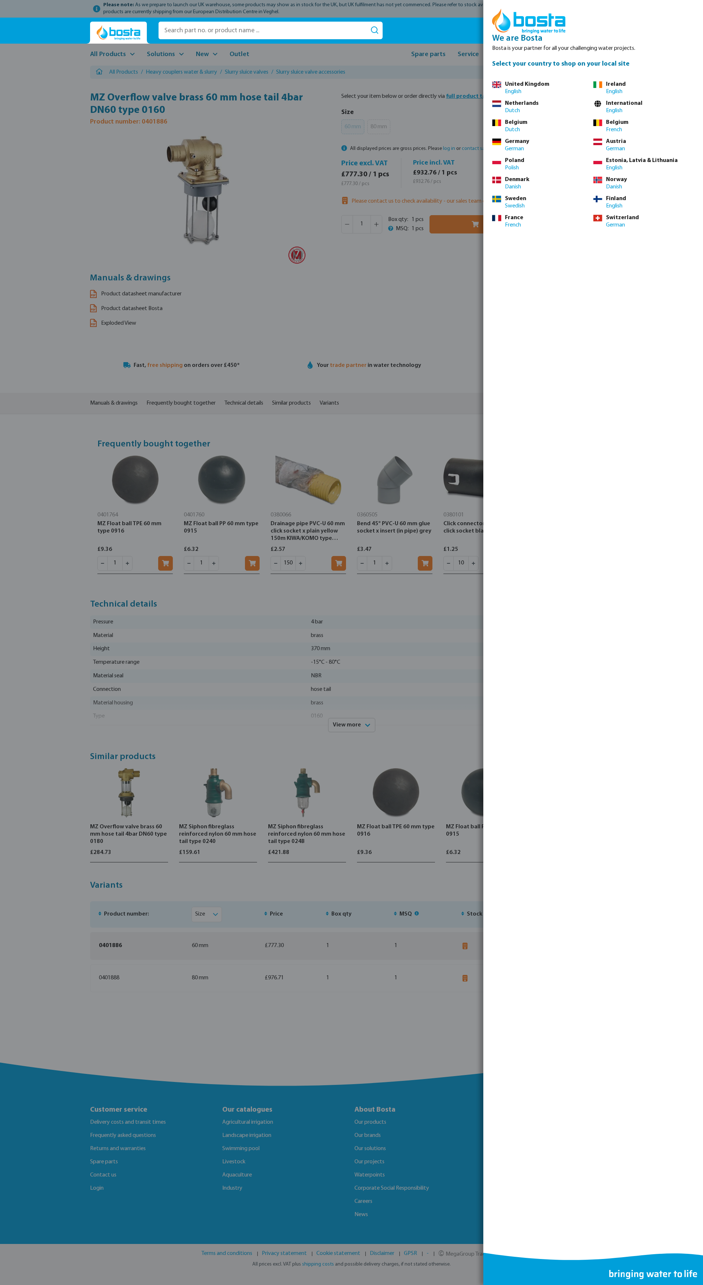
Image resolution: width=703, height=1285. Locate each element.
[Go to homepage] (118, 33)
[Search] (375, 30)
